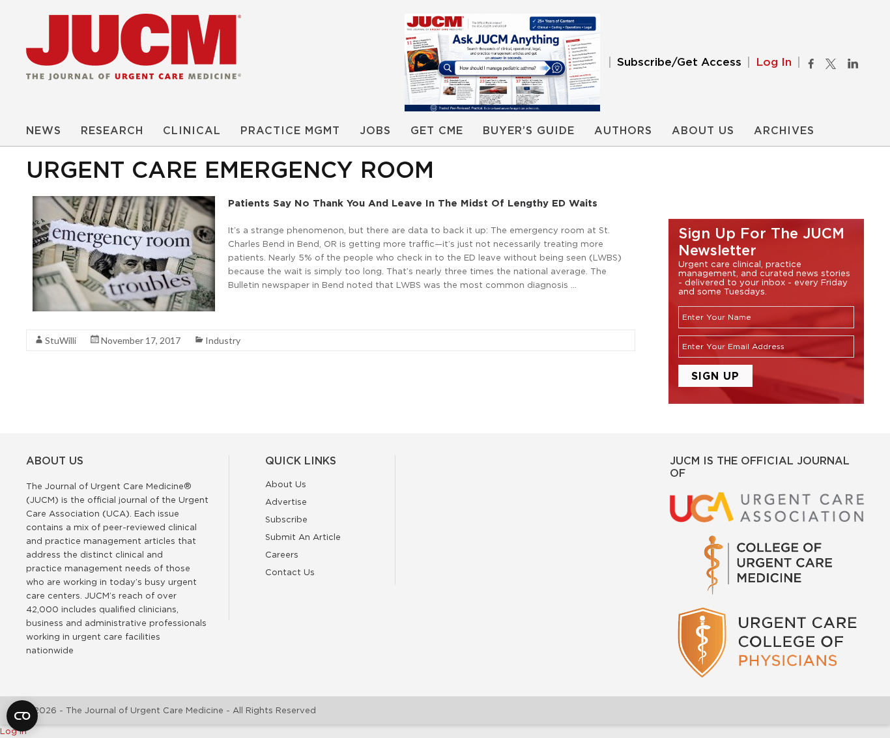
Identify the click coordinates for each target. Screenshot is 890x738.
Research (112, 131)
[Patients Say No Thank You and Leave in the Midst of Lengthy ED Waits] (124, 202)
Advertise (286, 501)
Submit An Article (303, 536)
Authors (623, 131)
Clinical (192, 131)
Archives (784, 131)
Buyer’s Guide (529, 131)
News (43, 131)
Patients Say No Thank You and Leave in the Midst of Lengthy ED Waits (412, 202)
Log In (774, 62)
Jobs (375, 131)
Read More (251, 308)
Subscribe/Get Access (679, 62)
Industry (222, 340)
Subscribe (286, 519)
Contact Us (290, 571)
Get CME (436, 131)
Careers (281, 554)
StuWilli (60, 340)
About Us (703, 131)
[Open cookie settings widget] (22, 715)
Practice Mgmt (290, 131)
